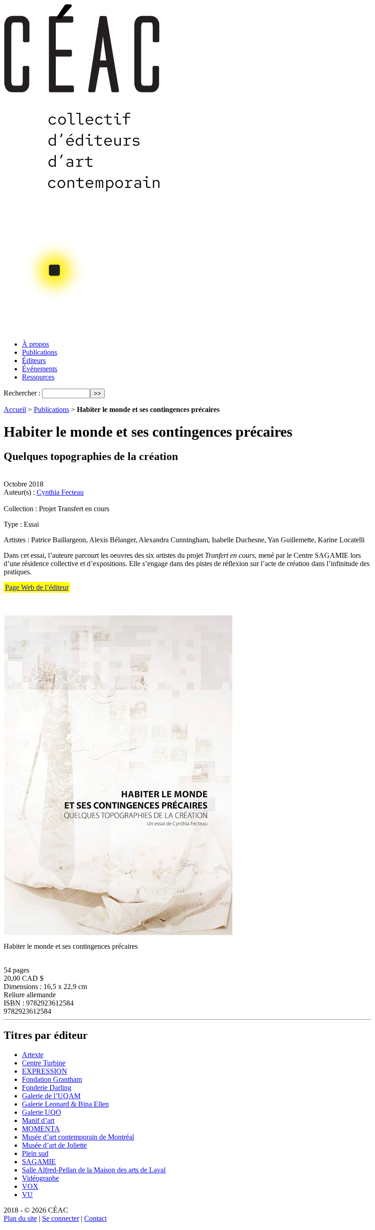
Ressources (38, 377)
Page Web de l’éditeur (37, 587)
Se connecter (60, 1218)
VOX (30, 1186)
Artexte (32, 1055)
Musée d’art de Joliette (54, 1145)
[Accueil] (83, 330)
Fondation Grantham (52, 1079)
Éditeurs (34, 360)
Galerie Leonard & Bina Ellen (65, 1104)
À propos (35, 344)
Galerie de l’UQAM (51, 1096)
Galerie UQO (41, 1112)
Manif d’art (38, 1120)
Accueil (15, 409)
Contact (95, 1218)
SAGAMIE (39, 1162)
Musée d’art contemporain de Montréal (78, 1137)
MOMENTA (41, 1129)
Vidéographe (40, 1178)
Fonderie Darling (46, 1087)
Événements (39, 369)
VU (27, 1194)
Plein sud (35, 1153)
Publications (39, 352)
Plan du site (20, 1218)
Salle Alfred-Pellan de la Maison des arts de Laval (94, 1170)
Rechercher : (22, 393)
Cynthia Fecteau (60, 492)
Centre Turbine (43, 1063)
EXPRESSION (44, 1071)
